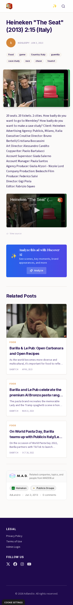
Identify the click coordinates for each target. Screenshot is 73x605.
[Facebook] (15, 564)
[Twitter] (8, 564)
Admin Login (13, 547)
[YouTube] (29, 564)
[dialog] (13, 602)
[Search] (63, 6)
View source (15, 233)
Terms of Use (14, 541)
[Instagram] (22, 564)
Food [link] (13, 342)
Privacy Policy (14, 536)
